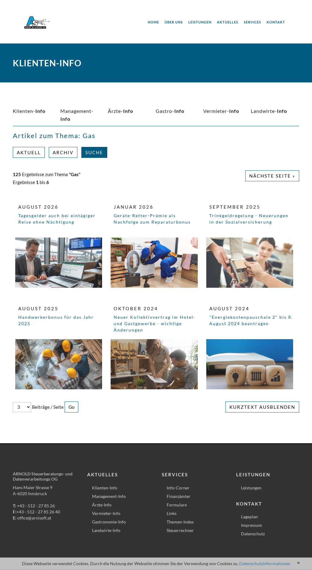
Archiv (63, 152)
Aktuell (29, 152)
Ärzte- (120, 111)
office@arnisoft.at (34, 517)
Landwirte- (269, 111)
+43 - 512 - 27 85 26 (36, 505)
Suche (94, 152)
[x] (298, 563)
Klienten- (29, 111)
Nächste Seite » (272, 176)
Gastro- (170, 111)
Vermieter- (221, 111)
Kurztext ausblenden (262, 407)
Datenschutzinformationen (264, 563)
